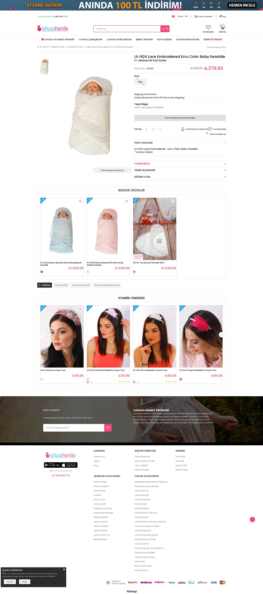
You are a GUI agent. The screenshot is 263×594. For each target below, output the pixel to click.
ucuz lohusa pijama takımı (147, 526)
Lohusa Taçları (101, 530)
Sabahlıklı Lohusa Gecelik (146, 486)
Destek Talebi (182, 469)
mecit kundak (61, 285)
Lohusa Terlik (100, 504)
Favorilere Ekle (80, 201)
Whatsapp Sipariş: (52, 16)
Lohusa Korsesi (101, 521)
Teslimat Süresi (142, 469)
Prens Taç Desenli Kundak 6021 (148, 263)
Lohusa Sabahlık (142, 499)
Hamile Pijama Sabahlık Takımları (150, 521)
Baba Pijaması (213, 39)
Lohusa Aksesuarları (119, 39)
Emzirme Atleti (100, 482)
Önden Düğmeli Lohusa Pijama (149, 548)
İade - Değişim (141, 465)
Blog (224, 16)
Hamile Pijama (141, 570)
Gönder (108, 428)
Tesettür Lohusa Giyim (145, 557)
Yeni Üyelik (180, 456)
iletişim (97, 461)
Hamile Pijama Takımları (146, 512)
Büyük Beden (164, 39)
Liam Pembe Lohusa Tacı (53, 370)
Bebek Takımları (101, 517)
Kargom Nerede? (205, 16)
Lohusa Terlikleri (101, 526)
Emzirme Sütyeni (101, 486)
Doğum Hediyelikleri (187, 39)
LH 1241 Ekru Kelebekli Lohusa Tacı (150, 370)
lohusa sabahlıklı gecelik (146, 535)
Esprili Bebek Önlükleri (103, 512)
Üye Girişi (180, 461)
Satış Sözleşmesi (142, 456)
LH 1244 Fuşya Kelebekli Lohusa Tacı (198, 370)
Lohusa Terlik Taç (102, 535)
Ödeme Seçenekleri (144, 170)
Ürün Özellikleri (143, 142)
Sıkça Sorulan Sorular (145, 461)
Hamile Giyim (141, 504)
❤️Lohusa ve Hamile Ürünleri (57, 39)
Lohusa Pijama (142, 490)
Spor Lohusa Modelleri (145, 552)
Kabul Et (10, 582)
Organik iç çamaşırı (103, 508)
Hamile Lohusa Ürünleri (145, 539)
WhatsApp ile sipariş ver (113, 170)
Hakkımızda (99, 456)
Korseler (97, 495)
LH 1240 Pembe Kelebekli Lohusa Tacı (106, 370)
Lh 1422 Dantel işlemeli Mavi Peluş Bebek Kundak (61, 263)
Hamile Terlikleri (142, 508)
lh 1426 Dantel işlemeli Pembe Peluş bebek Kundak (105, 263)
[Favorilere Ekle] (80, 308)
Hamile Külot (99, 490)
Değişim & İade (142, 176)
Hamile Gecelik (141, 517)
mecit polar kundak (81, 285)
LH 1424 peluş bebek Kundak (107, 285)
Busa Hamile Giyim (144, 566)
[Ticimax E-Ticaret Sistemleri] (131, 591)
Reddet (24, 582)
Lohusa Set (140, 561)
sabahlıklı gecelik (143, 530)
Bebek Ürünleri (144, 39)
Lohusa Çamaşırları (90, 39)
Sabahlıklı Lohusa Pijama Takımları (151, 482)
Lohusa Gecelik (142, 495)
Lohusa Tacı (99, 499)
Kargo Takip (181, 465)
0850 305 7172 (62, 475)
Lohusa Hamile (142, 543)
